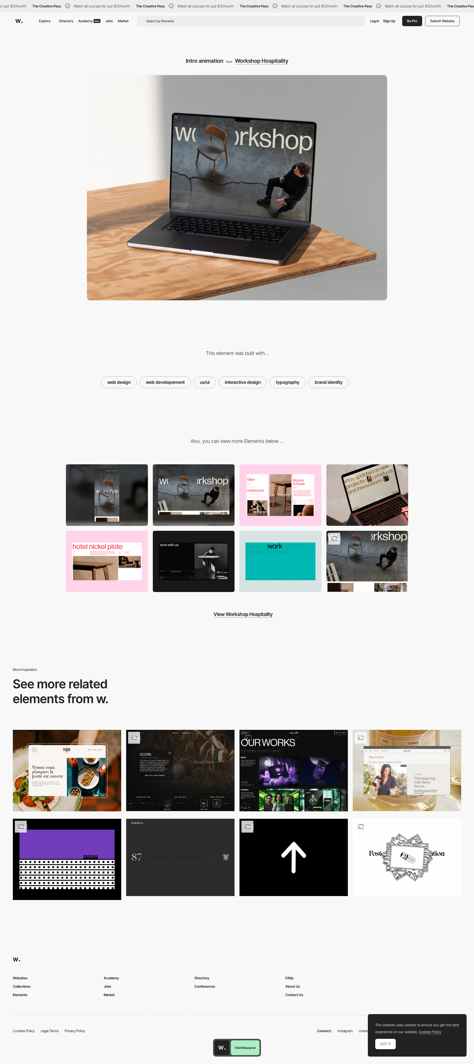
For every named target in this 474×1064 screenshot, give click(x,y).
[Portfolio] (107, 561)
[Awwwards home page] (222, 1047)
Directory (66, 21)
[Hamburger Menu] (280, 561)
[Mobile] (107, 495)
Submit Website (442, 21)
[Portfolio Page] (293, 770)
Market (123, 21)
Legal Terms (50, 1031)
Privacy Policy (75, 1031)
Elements (20, 995)
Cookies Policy (24, 1031)
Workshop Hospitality (261, 60)
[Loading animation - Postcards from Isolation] (407, 857)
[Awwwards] (19, 21)
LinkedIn (365, 1031)
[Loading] (67, 859)
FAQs (289, 978)
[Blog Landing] (407, 770)
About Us (292, 986)
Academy (88, 21)
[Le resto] (67, 770)
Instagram (345, 1031)
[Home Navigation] (367, 561)
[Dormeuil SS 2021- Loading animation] (180, 857)
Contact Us (294, 995)
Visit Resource (245, 1048)
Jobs (109, 21)
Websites (20, 978)
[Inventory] (180, 770)
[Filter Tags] (280, 495)
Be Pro (412, 21)
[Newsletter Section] (367, 495)
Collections (21, 986)
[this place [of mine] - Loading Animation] (293, 857)
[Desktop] (194, 495)
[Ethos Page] (194, 561)
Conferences (205, 986)
